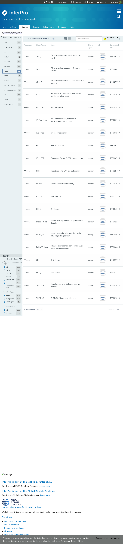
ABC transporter (57, 107)
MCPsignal (40, 234)
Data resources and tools (15, 521)
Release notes (48, 27)
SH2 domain (55, 260)
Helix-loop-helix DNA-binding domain (65, 171)
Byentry (14, 33)
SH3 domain (55, 272)
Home (4, 27)
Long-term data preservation (16, 534)
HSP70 (39, 196)
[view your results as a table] (65, 38)
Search (13, 27)
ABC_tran (40, 107)
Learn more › (44, 486)
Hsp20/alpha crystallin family (62, 184)
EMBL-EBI (50, 2)
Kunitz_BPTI (41, 222)
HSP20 (39, 184)
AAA (38, 95)
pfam (20, 33)
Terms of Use (77, 541)
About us (103, 2)
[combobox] (107, 16)
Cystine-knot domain (59, 133)
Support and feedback (14, 528)
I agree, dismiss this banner (108, 538)
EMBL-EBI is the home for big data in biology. (21, 507)
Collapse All (17, 258)
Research (77, 2)
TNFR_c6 (40, 298)
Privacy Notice (60, 541)
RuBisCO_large (42, 247)
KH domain (55, 209)
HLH (38, 171)
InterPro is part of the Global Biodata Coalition (28, 491)
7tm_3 (39, 82)
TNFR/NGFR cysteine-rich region (64, 298)
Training (90, 2)
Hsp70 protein (56, 196)
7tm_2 (39, 69)
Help (72, 27)
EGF (38, 145)
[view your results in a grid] (69, 38)
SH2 (38, 260)
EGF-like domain (57, 145)
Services (64, 2)
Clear (9, 259)
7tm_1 (39, 56)
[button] (118, 17)
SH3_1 (39, 272)
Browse (24, 27)
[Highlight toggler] (105, 38)
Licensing (8, 531)
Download (62, 27)
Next (118, 309)
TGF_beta (40, 285)
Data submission (11, 524)
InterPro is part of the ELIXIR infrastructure (27, 482)
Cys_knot (40, 133)
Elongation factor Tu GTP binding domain (67, 158)
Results (35, 27)
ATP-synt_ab (41, 120)
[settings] (119, 38)
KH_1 (38, 209)
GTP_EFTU (40, 158)
